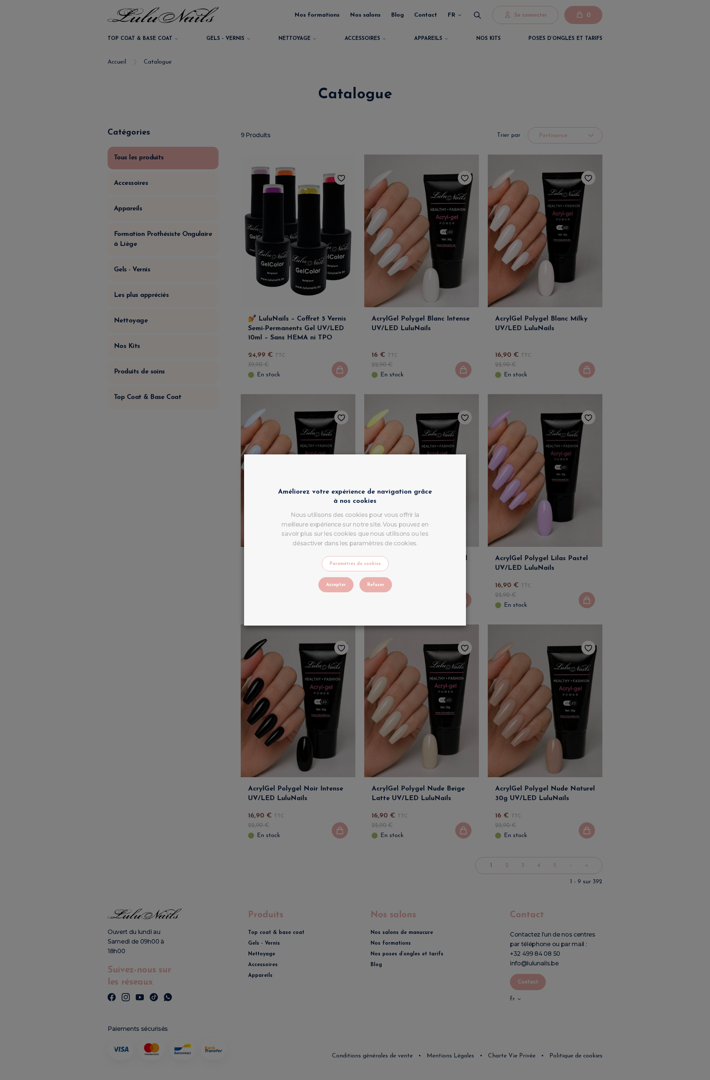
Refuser (375, 585)
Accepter (336, 585)
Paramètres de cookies (355, 564)
